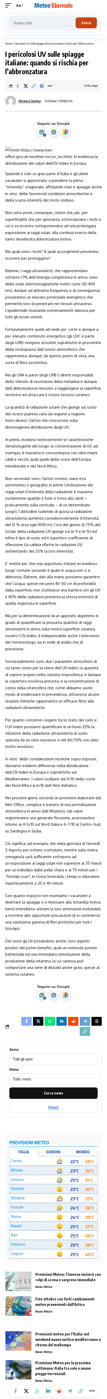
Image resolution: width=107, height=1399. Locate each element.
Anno (14, 1049)
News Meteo (43, 1287)
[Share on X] (25, 86)
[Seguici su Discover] (65, 132)
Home (8, 43)
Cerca (86, 22)
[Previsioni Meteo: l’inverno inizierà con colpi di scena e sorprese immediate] (18, 1281)
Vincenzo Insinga (29, 101)
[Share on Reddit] (59, 1391)
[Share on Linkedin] (48, 1391)
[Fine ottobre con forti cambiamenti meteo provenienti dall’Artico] (18, 1306)
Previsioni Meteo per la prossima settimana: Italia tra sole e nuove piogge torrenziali (63, 1368)
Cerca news (53, 1093)
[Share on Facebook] (17, 86)
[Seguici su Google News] (53, 132)
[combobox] (43, 22)
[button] (9, 5)
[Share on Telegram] (69, 1391)
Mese (14, 1069)
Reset (53, 1107)
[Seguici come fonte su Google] (41, 132)
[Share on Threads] (96, 1021)
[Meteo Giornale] (53, 5)
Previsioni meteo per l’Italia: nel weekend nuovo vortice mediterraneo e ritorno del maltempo (68, 1339)
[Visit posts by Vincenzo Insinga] (10, 101)
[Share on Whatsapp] (37, 1391)
